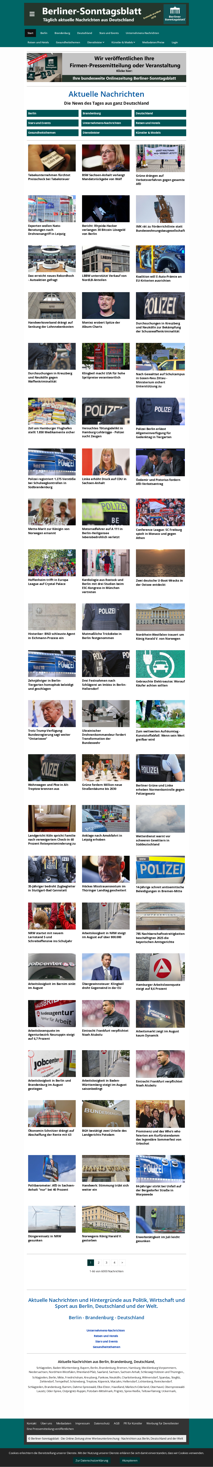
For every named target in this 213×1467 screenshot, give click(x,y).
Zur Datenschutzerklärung (92, 1460)
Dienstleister (95, 42)
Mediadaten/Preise (153, 42)
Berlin (43, 33)
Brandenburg (62, 33)
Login (175, 42)
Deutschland (84, 33)
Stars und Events (109, 33)
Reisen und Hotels (38, 42)
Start (30, 33)
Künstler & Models (122, 42)
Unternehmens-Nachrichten (142, 33)
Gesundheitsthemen (68, 42)
